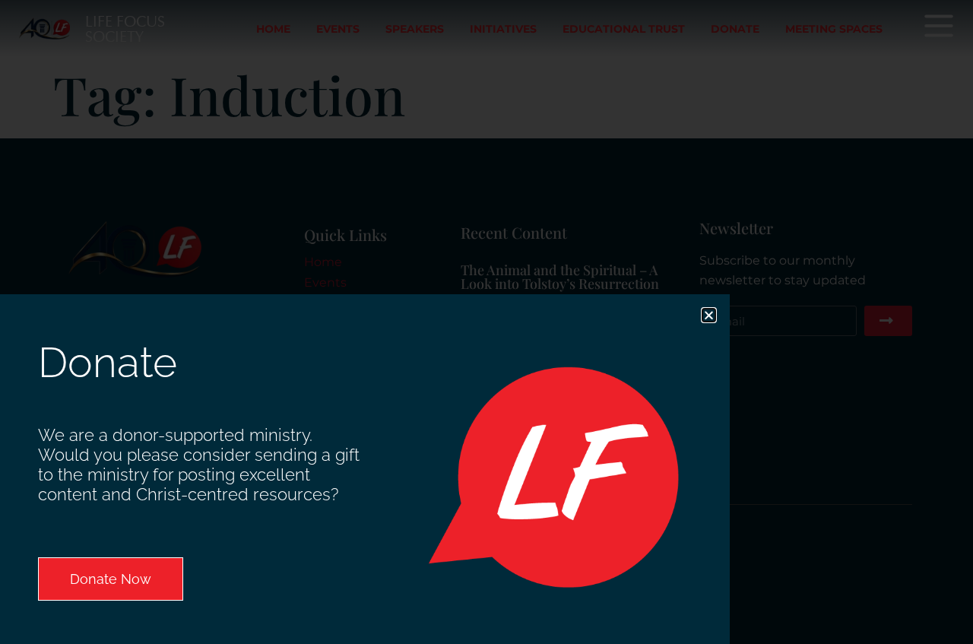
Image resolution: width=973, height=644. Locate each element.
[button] (709, 315)
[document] (486, 322)
